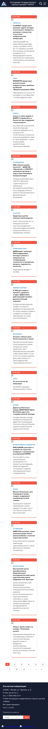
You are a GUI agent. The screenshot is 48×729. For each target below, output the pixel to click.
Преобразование (18, 566)
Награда (15, 405)
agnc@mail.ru (13, 693)
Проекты (16, 113)
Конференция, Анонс (20, 248)
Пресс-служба (8, 708)
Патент (15, 378)
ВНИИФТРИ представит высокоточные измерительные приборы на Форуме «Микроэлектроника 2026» (24, 85)
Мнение (15, 489)
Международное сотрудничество (24, 445)
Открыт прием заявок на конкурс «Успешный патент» (23, 629)
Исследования (18, 529)
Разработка (17, 23)
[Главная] (4, 5)
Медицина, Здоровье (20, 288)
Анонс (15, 78)
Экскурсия (16, 213)
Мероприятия (17, 334)
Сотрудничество (18, 162)
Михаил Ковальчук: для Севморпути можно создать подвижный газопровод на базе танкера (23, 496)
